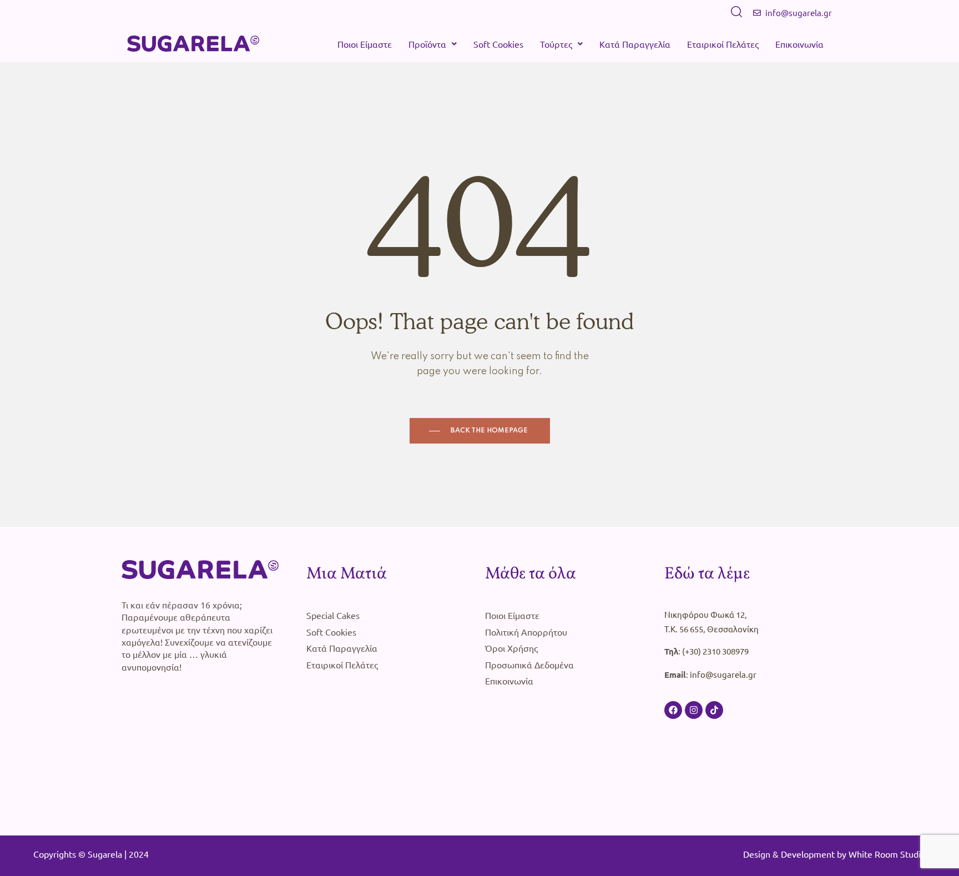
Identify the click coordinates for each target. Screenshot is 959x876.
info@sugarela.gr (723, 674)
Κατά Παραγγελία (634, 43)
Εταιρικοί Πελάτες (723, 43)
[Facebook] (673, 710)
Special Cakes (333, 615)
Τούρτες (556, 43)
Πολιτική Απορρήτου (526, 631)
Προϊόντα (427, 43)
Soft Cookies (498, 43)
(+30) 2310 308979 (715, 651)
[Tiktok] (714, 710)
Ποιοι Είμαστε (364, 43)
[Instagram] (694, 710)
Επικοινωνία (799, 43)
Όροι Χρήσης (511, 647)
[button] (432, 44)
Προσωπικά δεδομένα (529, 664)
